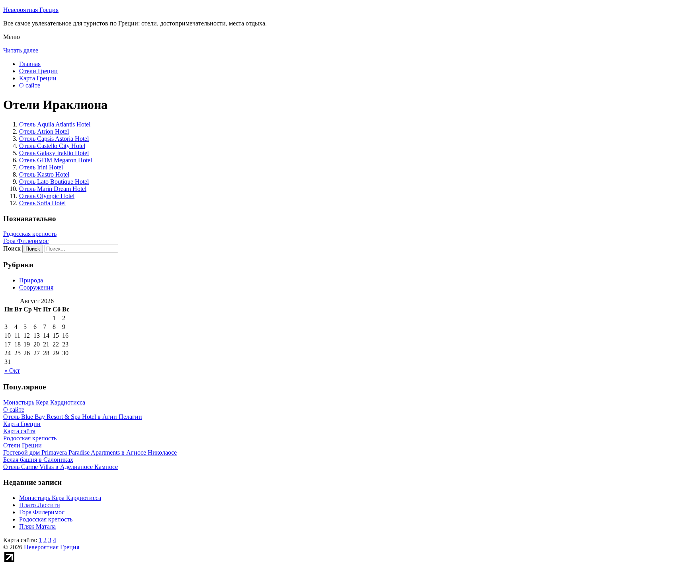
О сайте (29, 85)
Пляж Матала (37, 526)
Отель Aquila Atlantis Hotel (54, 124)
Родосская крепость (30, 233)
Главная (30, 63)
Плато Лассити (39, 505)
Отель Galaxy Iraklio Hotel (54, 153)
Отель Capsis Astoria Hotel (54, 138)
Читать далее (20, 50)
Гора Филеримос (26, 240)
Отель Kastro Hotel (44, 174)
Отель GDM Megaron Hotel (55, 160)
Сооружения (36, 287)
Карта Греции (38, 78)
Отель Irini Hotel (41, 167)
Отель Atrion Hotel (44, 131)
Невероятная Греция (31, 9)
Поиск (12, 248)
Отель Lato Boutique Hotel (54, 181)
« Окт (12, 370)
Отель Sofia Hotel (42, 203)
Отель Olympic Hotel (46, 196)
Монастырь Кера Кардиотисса (60, 497)
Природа (31, 280)
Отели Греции (38, 71)
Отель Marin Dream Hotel (52, 188)
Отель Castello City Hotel (52, 145)
